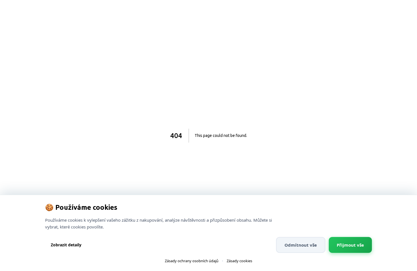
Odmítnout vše (301, 245)
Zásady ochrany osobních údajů (191, 260)
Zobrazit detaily (66, 244)
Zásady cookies (239, 260)
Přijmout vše (350, 245)
